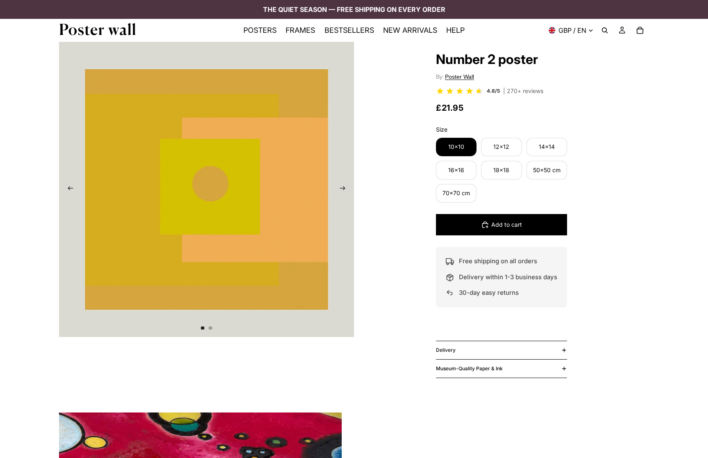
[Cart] (640, 30)
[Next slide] (345, 189)
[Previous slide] (68, 189)
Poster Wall (459, 76)
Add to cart (506, 224)
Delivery (446, 350)
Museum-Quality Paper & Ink (469, 368)
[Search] (605, 30)
